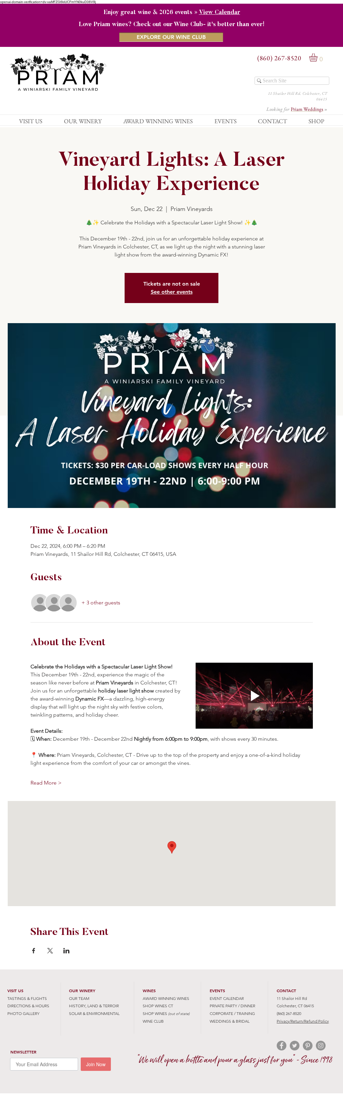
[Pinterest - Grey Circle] (308, 1045)
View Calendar (219, 13)
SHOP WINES (155, 1013)
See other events (172, 292)
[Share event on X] (50, 950)
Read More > (46, 783)
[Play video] (254, 696)
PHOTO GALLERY (23, 1013)
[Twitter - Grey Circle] (294, 1045)
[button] (318, 57)
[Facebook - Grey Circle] (281, 1045)
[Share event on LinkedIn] (66, 950)
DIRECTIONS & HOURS (28, 1005)
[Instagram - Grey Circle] (321, 1045)
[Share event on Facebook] (33, 950)
